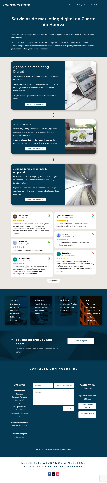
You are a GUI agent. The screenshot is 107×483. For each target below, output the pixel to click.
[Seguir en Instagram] (57, 474)
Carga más (53, 281)
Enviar (68, 408)
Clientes (86, 5)
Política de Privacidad (51, 449)
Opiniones (65, 300)
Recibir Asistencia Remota (87, 414)
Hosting (79, 5)
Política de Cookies (65, 449)
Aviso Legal (39, 449)
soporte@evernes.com (87, 396)
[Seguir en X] (53, 474)
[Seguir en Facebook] (49, 474)
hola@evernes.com (19, 426)
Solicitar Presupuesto (97, 5)
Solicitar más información (35, 104)
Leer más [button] (16, 234)
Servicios (71, 5)
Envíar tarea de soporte (87, 405)
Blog (87, 300)
